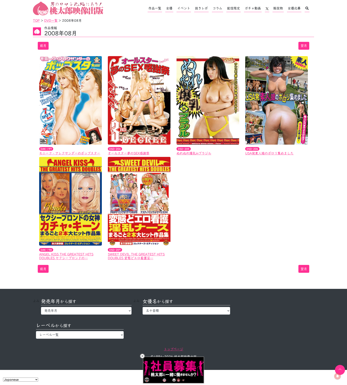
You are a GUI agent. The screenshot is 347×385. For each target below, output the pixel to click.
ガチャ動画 (253, 8)
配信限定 (233, 8)
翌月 (304, 45)
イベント (183, 8)
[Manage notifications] (337, 376)
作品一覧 (154, 8)
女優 (169, 8)
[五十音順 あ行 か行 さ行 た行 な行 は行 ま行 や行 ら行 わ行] (186, 311)
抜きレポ (201, 8)
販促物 (278, 8)
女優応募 (294, 8)
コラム (217, 8)
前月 (43, 45)
